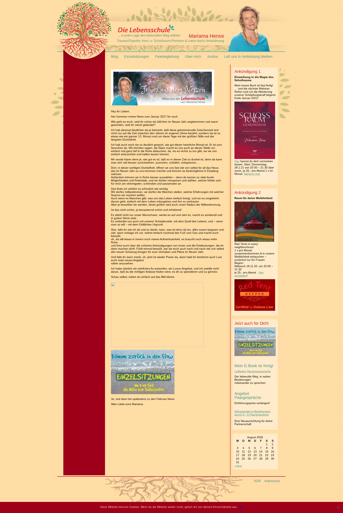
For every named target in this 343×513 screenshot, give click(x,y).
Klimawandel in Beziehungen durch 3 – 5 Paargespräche (252, 413)
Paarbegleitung (167, 57)
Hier (237, 161)
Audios (212, 57)
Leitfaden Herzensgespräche (252, 371)
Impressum (272, 481)
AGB (257, 481)
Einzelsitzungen (136, 57)
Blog (114, 57)
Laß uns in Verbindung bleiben (248, 57)
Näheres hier (252, 173)
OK (241, 506)
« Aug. (238, 465)
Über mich (193, 57)
